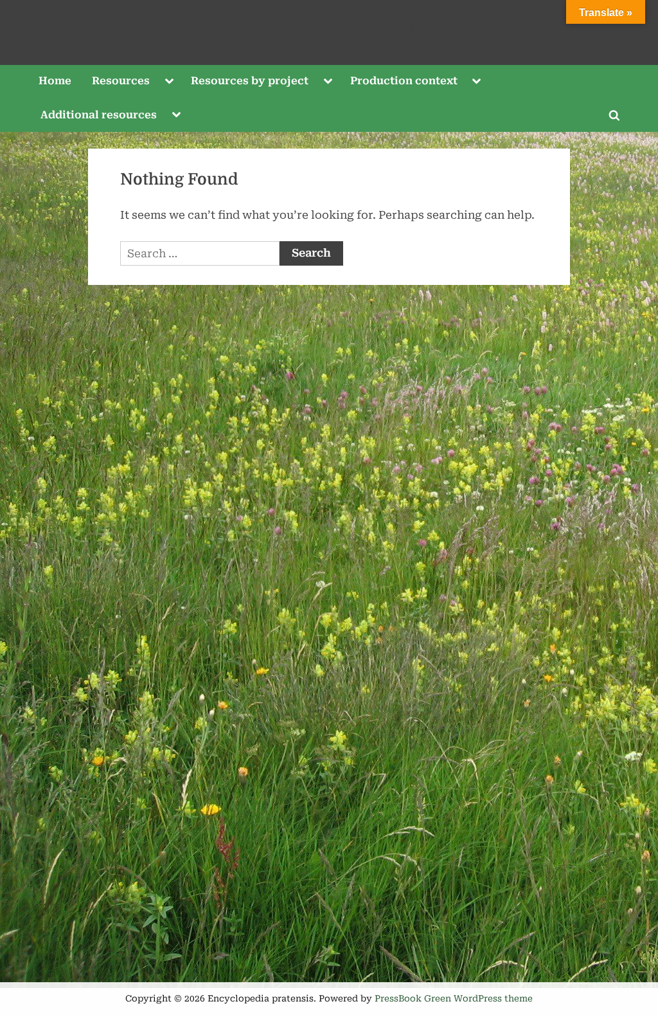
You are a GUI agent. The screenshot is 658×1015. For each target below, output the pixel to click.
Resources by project (249, 81)
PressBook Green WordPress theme (454, 998)
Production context (404, 81)
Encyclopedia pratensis (329, 32)
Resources (121, 81)
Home (55, 81)
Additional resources (98, 115)
